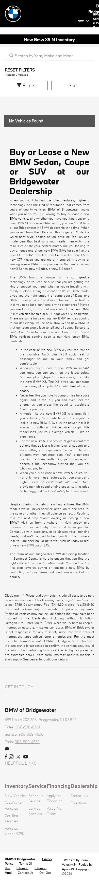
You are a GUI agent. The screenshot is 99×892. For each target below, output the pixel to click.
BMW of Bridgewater (63, 209)
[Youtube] (25, 757)
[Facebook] (6, 757)
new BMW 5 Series (69, 473)
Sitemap (22, 868)
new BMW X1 (55, 350)
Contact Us (79, 795)
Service (37, 785)
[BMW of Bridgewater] (40, 13)
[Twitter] (18, 757)
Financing (59, 785)
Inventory (16, 785)
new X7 (15, 259)
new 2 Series (79, 264)
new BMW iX (80, 323)
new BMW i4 (55, 323)
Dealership (84, 785)
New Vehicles (16, 795)
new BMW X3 (36, 381)
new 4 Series (38, 269)
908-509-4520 (31, 734)
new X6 (79, 255)
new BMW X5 (56, 413)
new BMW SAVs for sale (61, 250)
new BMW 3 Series (44, 441)
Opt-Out (45, 872)
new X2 (27, 255)
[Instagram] (11, 757)
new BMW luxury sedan (41, 264)
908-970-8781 (27, 727)
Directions (79, 803)
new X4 (53, 255)
